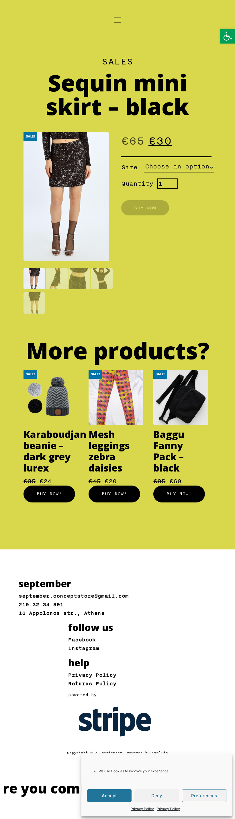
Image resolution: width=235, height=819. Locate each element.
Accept (109, 795)
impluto (160, 753)
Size (130, 167)
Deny (156, 795)
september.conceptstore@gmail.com (74, 596)
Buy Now (145, 208)
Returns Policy (92, 683)
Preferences (204, 795)
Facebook (82, 640)
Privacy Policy (142, 809)
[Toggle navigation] (117, 20)
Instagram (83, 648)
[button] (227, 36)
